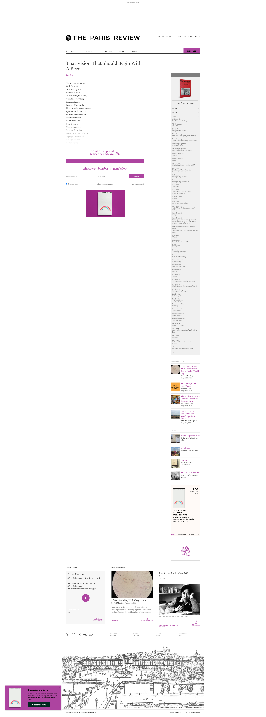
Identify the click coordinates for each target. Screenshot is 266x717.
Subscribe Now (39, 704)
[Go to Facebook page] (73, 635)
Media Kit (136, 636)
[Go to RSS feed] (91, 635)
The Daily (70, 51)
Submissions (137, 638)
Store (190, 36)
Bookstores (160, 638)
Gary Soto (69, 75)
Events (161, 36)
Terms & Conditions (193, 712)
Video (180, 636)
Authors (108, 51)
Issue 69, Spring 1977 (137, 75)
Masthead (159, 634)
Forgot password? (138, 184)
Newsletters (181, 36)
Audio (121, 51)
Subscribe (191, 51)
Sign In (197, 36)
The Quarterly (89, 51)
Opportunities (183, 634)
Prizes (158, 636)
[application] (86, 608)
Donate (169, 36)
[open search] (179, 50)
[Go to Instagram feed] (67, 635)
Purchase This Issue (185, 103)
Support (113, 636)
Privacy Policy (175, 712)
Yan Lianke (163, 578)
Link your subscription (105, 184)
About (135, 51)
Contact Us (114, 638)
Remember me (73, 184)
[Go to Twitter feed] (79, 635)
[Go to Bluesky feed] (85, 635)
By (160, 576)
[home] (103, 38)
